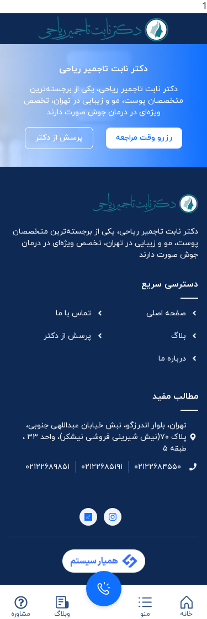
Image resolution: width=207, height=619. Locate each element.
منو (145, 614)
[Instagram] (112, 517)
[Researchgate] (88, 517)
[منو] (145, 602)
